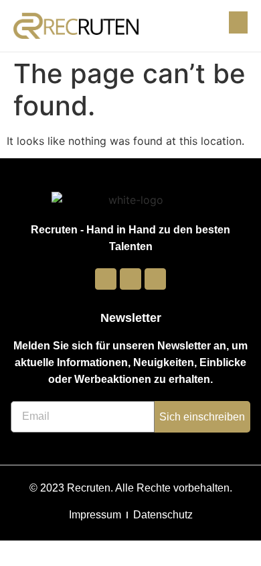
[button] (238, 22)
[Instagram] (130, 279)
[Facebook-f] (105, 279)
